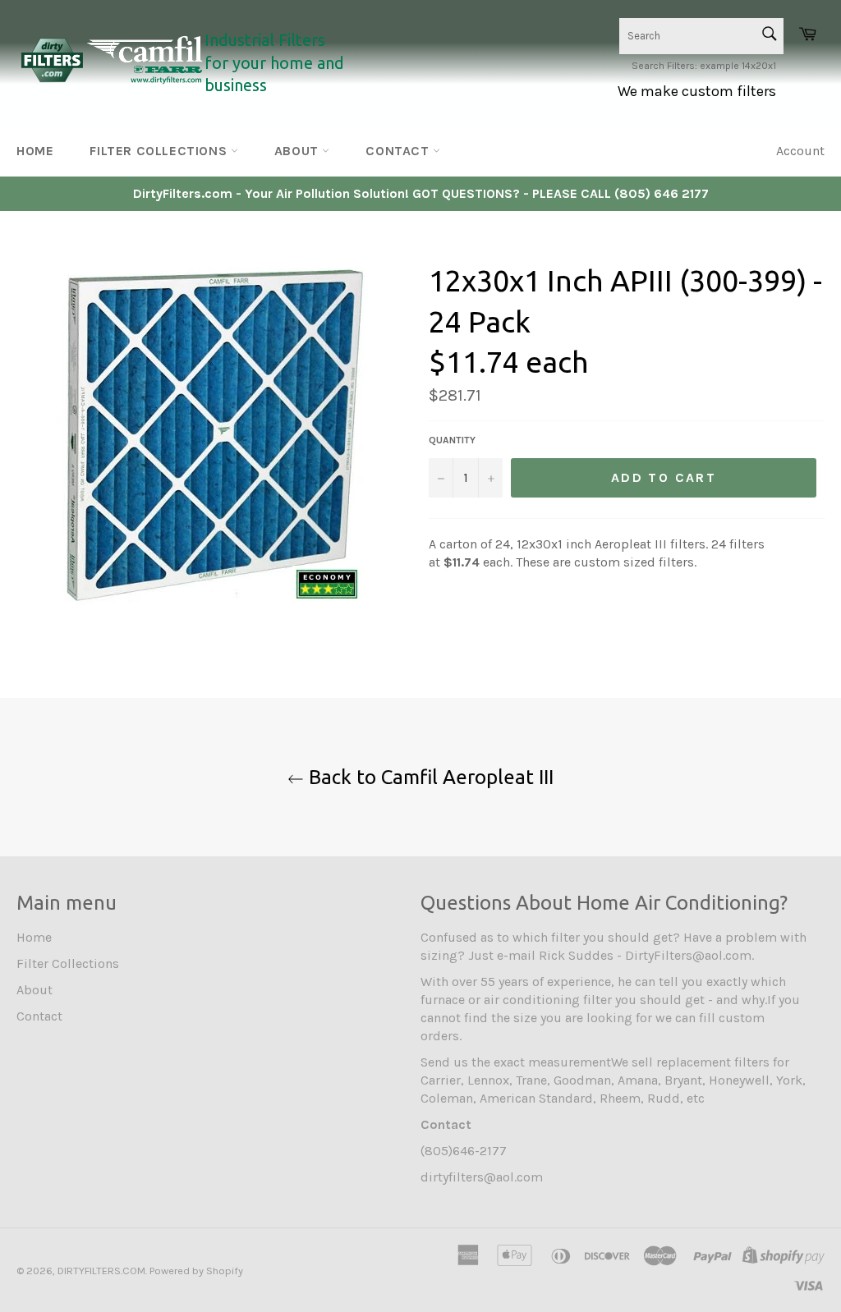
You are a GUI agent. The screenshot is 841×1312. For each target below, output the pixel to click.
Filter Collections (160, 150)
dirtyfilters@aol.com (481, 1177)
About (298, 150)
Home (34, 150)
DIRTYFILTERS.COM (101, 1270)
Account (800, 150)
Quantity (452, 440)
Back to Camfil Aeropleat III (429, 777)
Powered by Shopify (196, 1270)
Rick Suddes (576, 955)
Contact (399, 150)
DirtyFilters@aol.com (688, 955)
